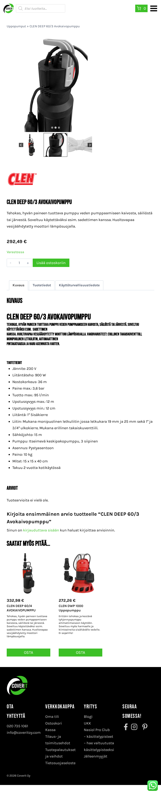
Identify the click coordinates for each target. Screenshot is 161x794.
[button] (31, 145)
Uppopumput (16, 26)
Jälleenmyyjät (95, 756)
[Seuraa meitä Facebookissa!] (126, 726)
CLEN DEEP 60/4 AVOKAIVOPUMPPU (21, 608)
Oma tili (52, 716)
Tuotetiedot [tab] (42, 285)
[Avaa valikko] (154, 8)
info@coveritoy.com (24, 732)
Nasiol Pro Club (97, 729)
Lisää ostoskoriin (51, 262)
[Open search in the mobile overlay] (40, 8)
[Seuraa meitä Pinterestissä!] (143, 726)
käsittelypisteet (100, 736)
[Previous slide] (21, 145)
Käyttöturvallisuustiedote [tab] (79, 285)
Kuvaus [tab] (19, 285)
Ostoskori (53, 723)
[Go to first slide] (90, 145)
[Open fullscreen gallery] (100, 127)
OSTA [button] (28, 652)
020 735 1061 (17, 726)
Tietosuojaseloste (60, 763)
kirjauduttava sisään (41, 530)
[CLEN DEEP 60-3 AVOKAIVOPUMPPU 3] (58, 56)
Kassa (50, 729)
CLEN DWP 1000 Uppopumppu (71, 608)
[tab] (52, 128)
